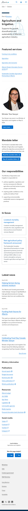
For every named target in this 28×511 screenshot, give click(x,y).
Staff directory (6, 477)
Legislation (5, 403)
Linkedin (12, 502)
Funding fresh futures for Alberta (11, 312)
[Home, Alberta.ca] (5, 2)
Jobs (3, 469)
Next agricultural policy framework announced (13, 241)
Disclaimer (4, 486)
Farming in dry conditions (9, 54)
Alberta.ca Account (21, 1)
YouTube (4, 428)
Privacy (3, 490)
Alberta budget (6, 393)
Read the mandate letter (10, 155)
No (19, 455)
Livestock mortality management (11, 220)
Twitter (4, 421)
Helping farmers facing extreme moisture (11, 284)
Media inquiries (6, 409)
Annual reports (6, 371)
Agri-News (5, 399)
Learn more (6, 127)
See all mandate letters (10, 159)
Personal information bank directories (13, 412)
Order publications (7, 381)
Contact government (8, 473)
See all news (22, 353)
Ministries (9, 6)
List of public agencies (8, 406)
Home (3, 6)
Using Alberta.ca (5, 482)
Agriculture (5, 58)
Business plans (6, 378)
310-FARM (5, 396)
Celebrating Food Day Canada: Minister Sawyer (14, 339)
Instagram (5, 431)
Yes (11, 455)
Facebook (5, 424)
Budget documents (7, 374)
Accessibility (4, 494)
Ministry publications (8, 384)
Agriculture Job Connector (9, 63)
